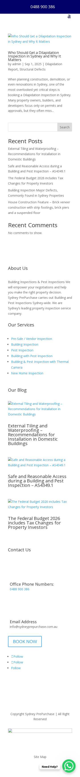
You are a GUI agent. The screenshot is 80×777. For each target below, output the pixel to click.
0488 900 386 (42, 6)
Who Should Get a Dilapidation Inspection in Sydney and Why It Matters (34, 56)
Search (65, 127)
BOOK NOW (25, 641)
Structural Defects (33, 69)
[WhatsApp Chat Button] (69, 766)
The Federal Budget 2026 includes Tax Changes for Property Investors (34, 522)
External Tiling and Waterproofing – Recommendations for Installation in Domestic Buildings (34, 154)
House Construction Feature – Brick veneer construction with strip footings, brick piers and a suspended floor (39, 207)
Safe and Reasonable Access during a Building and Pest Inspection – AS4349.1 (37, 480)
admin (16, 64)
